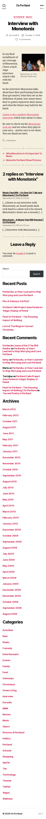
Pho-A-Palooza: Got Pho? (16, 301)
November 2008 (12, 596)
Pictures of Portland (13, 732)
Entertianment (11, 654)
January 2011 (10, 451)
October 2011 (10, 421)
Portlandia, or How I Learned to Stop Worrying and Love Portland (22, 351)
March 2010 (9, 511)
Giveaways (9, 684)
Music (29, 17)
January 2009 (10, 583)
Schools (7, 750)
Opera (6, 726)
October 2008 (10, 602)
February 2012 (11, 415)
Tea (5, 768)
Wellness (8, 798)
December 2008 (12, 590)
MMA (5, 708)
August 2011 (9, 427)
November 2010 (11, 463)
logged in (21, 253)
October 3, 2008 (32, 35)
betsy (6, 359)
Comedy (7, 648)
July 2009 (8, 553)
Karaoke (7, 702)
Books (6, 642)
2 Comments (25, 39)
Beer (5, 636)
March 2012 (9, 409)
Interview (19, 17)
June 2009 (9, 559)
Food (5, 672)
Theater (7, 780)
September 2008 (12, 608)
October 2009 (10, 535)
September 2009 (12, 541)
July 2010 (8, 487)
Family (6, 666)
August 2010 (10, 481)
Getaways (8, 678)
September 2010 (12, 475)
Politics (7, 738)
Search (6, 268)
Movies (6, 714)
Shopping (8, 756)
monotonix (11, 140)
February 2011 (10, 445)
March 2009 (9, 577)
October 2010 (10, 469)
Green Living (10, 690)
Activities (8, 630)
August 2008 (10, 614)
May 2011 (8, 439)
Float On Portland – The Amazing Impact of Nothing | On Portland (20, 389)
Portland (7, 744)
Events (6, 660)
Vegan (6, 792)
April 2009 (8, 571)
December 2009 (12, 529)
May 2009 (8, 565)
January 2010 (10, 523)
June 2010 (8, 493)
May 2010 (8, 499)
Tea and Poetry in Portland (17, 393)
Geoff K (15, 35)
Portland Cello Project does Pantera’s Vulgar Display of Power (21, 379)
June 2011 (8, 433)
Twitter (7, 786)
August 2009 (10, 547)
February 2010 (11, 517)
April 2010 (8, 505)
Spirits (6, 762)
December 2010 (11, 457)
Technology (9, 774)
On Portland (23, 5)
